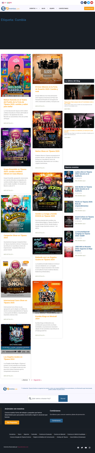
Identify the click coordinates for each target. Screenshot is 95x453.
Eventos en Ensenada (45, 434)
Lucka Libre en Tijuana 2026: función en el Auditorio (83, 174)
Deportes (26, 434)
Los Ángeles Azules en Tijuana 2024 (13, 358)
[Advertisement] (67, 31)
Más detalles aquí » (80, 181)
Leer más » (67, 109)
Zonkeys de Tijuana (62, 437)
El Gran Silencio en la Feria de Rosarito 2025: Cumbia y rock (46, 89)
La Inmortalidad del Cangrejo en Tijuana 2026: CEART (82, 234)
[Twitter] (88, 2)
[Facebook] (82, 2)
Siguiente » (38, 380)
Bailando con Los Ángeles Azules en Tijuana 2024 (46, 258)
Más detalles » (8, 123)
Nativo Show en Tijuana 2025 (47, 151)
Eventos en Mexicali (59, 434)
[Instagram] (85, 2)
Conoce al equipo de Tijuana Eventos (20, 437)
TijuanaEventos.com (23, 447)
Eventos (32, 8)
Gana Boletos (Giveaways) (77, 437)
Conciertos (12, 434)
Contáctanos (63, 8)
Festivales (34, 434)
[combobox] (42, 398)
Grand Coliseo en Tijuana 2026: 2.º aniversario (84, 218)
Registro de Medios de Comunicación (43, 437)
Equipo (52, 8)
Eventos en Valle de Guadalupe (76, 434)
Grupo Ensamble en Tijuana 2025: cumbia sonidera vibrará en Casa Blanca (15, 171)
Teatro (19, 434)
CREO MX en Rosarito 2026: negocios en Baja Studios (83, 249)
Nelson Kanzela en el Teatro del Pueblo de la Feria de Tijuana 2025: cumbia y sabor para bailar (16, 103)
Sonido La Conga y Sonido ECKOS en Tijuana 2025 (46, 215)
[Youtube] (91, 2)
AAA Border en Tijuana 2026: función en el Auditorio (83, 189)
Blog (43, 8)
